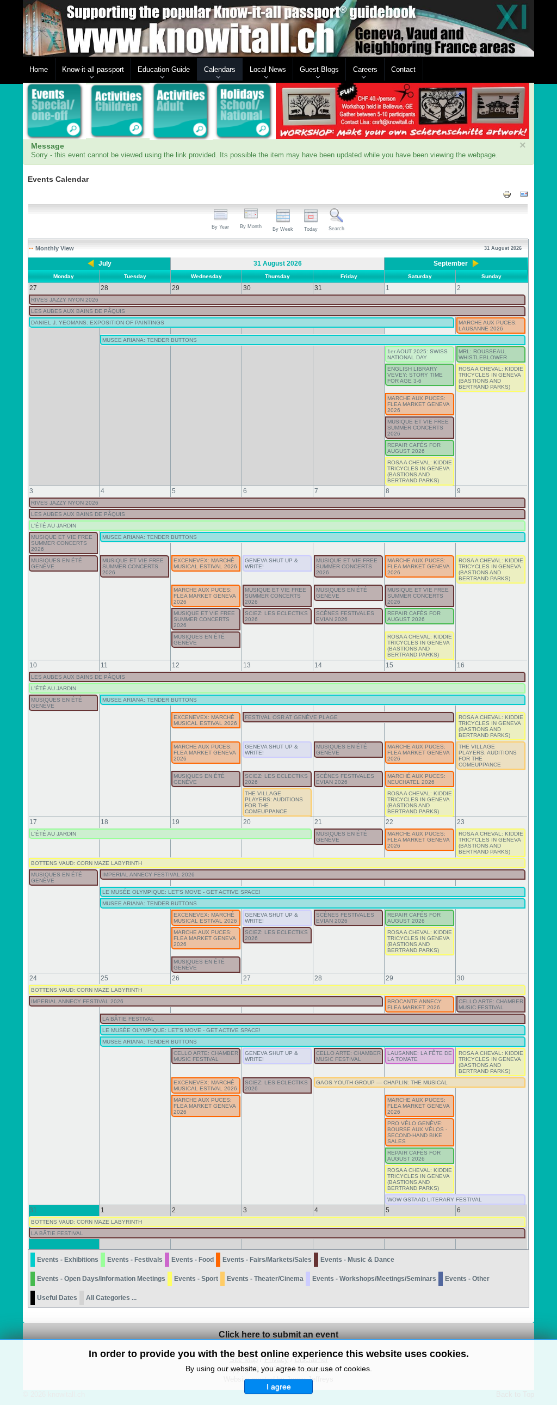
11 (104, 665)
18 (104, 822)
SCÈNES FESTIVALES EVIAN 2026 (345, 616)
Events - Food (192, 1259)
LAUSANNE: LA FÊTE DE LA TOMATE (419, 1056)
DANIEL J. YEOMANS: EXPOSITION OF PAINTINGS (97, 323)
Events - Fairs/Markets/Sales (267, 1259)
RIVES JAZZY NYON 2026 (64, 300)
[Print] (507, 194)
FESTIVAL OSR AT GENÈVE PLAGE (291, 717)
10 (33, 665)
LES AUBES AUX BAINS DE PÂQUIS (78, 311)
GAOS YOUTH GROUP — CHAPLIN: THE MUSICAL (382, 1082)
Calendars (220, 69)
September (451, 263)
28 (318, 978)
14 (318, 665)
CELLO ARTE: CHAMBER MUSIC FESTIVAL (491, 1004)
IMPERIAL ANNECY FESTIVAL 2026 (148, 875)
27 (247, 978)
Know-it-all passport (93, 69)
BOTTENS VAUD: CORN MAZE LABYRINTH (86, 863)
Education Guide (164, 69)
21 (318, 822)
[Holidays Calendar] (244, 111)
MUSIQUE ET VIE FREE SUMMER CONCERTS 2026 (418, 428)
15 (389, 665)
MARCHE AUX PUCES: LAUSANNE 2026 (488, 326)
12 (176, 665)
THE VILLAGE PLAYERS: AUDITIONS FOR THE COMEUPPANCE (488, 756)
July (105, 263)
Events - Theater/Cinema (265, 1279)
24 (33, 978)
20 (247, 822)
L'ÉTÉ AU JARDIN (53, 526)
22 (389, 822)
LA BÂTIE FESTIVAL (128, 1019)
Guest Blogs (319, 69)
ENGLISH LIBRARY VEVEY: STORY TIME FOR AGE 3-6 (415, 375)
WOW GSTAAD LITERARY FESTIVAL (434, 1199)
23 (461, 822)
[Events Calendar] (54, 111)
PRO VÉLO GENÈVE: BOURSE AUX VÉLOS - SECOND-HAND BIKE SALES (417, 1132)
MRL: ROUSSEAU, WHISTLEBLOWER (483, 354)
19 (176, 822)
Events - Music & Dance (357, 1259)
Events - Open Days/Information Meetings (101, 1279)
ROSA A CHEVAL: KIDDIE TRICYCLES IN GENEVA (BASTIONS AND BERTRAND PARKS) (491, 378)
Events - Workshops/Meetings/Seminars (374, 1279)
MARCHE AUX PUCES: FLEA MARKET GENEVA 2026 (418, 404)
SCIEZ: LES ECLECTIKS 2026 (276, 616)
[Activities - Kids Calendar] (117, 111)
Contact (403, 69)
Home (38, 69)
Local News (268, 69)
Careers (365, 69)
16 (461, 665)
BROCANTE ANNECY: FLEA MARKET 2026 (415, 1004)
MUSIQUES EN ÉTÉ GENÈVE (56, 563)
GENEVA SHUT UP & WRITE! (271, 563)
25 (104, 978)
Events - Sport (196, 1279)
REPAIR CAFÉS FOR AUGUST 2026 (414, 448)
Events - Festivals (135, 1259)
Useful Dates (57, 1298)
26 (176, 978)
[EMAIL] (523, 194)
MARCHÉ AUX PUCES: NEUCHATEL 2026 (416, 779)
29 (389, 978)
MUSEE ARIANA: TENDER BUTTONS (149, 340)
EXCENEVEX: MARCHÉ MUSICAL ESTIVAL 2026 (205, 563)
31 (33, 1210)
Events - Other (467, 1279)
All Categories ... (111, 1298)
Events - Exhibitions (67, 1259)
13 (247, 665)
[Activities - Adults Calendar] (181, 111)
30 (461, 978)
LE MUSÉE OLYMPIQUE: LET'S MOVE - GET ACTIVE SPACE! (181, 892)
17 (33, 822)
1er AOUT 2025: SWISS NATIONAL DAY (417, 354)
